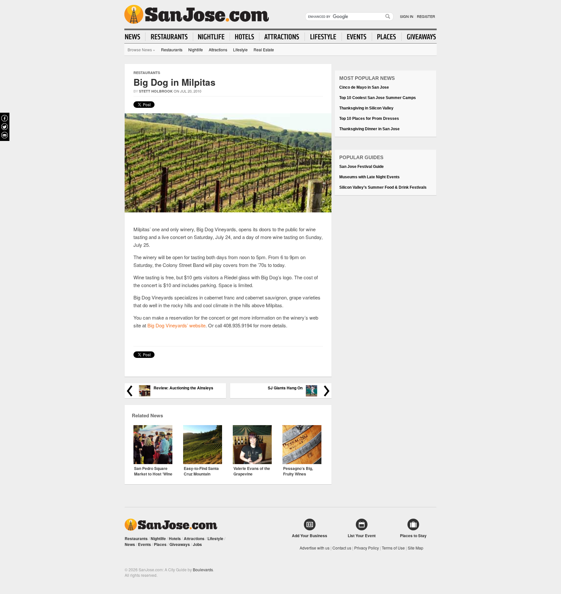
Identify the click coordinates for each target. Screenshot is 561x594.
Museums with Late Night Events (369, 177)
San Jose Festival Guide (361, 166)
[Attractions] (282, 36)
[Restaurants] (169, 36)
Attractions (218, 49)
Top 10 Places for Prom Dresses (369, 118)
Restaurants (171, 49)
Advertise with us (315, 547)
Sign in (406, 16)
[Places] (387, 36)
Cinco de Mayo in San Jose (364, 87)
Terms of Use (393, 547)
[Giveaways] (419, 36)
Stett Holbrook (156, 91)
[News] (135, 36)
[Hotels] (244, 36)
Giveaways (179, 544)
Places (160, 544)
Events (144, 544)
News (130, 544)
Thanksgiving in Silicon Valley (366, 108)
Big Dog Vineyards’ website (176, 325)
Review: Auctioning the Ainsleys (183, 388)
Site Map (415, 547)
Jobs (197, 544)
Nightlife (195, 49)
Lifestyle (240, 49)
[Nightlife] (211, 36)
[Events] (357, 36)
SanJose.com (196, 14)
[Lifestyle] (323, 36)
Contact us (341, 547)
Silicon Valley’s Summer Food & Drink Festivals (383, 187)
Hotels (175, 538)
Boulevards (203, 569)
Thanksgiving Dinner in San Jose (369, 129)
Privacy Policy (366, 547)
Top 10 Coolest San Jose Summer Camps (377, 97)
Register (426, 16)
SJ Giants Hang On (285, 388)
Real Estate (264, 49)
